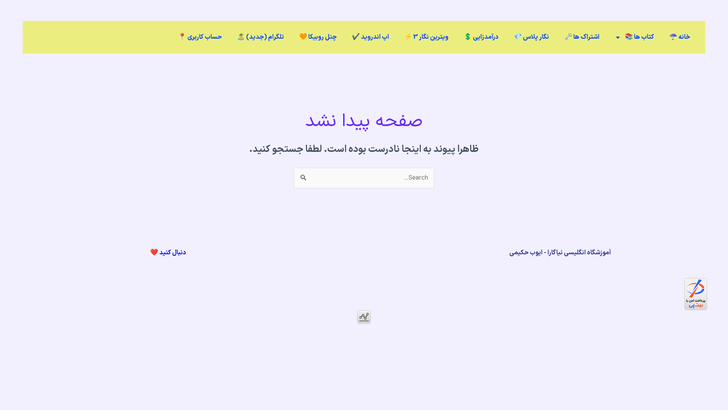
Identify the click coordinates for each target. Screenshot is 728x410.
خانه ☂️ (679, 37)
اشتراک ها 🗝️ (581, 37)
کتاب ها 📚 (639, 37)
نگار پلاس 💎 (531, 37)
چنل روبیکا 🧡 (318, 37)
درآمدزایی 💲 (481, 37)
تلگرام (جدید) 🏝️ (260, 37)
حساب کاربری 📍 (200, 37)
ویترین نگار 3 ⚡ (426, 37)
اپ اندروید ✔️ (370, 37)
